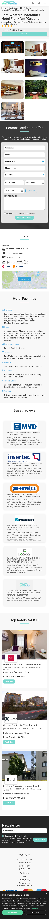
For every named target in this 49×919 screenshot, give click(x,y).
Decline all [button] (36, 912)
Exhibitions (13, 8)
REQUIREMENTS (10, 196)
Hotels (28, 8)
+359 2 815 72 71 (24, 866)
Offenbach (5, 24)
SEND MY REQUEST (24, 218)
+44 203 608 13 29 (24, 859)
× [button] (46, 894)
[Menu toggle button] (45, 3)
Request (24, 34)
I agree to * (20, 213)
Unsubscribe (22, 836)
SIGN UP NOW (40, 840)
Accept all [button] (12, 912)
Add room (31, 191)
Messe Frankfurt (15, 249)
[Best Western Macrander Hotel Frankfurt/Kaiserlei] (12, 48)
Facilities (13, 30)
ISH (21, 8)
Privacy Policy (24, 880)
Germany (14, 24)
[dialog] (24, 905)
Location (5, 30)
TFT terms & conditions (24, 213)
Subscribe (9, 836)
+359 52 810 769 (24, 863)
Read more (34, 908)
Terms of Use (24, 883)
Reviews (21, 30)
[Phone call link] (33, 3)
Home (3, 8)
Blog (24, 876)
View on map (24, 279)
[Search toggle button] (39, 3)
